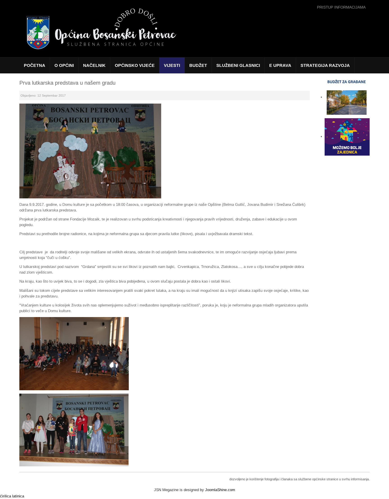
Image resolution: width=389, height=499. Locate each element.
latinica (18, 496)
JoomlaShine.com (220, 490)
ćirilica (5, 496)
